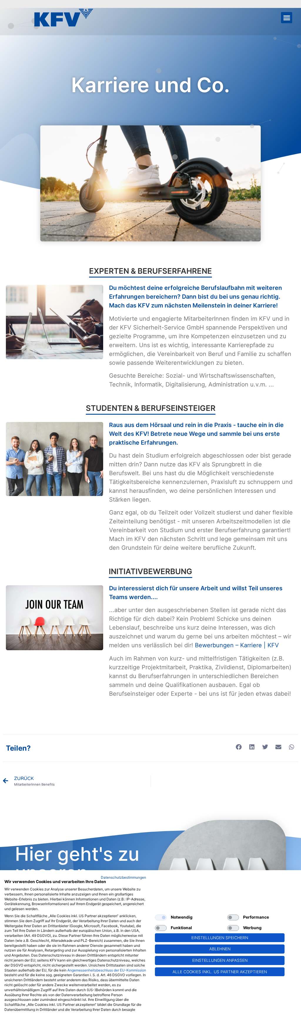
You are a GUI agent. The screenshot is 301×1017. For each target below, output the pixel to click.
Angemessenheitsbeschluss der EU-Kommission (106, 970)
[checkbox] (161, 917)
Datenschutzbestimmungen (123, 877)
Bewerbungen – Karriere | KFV (237, 645)
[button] (286, 17)
